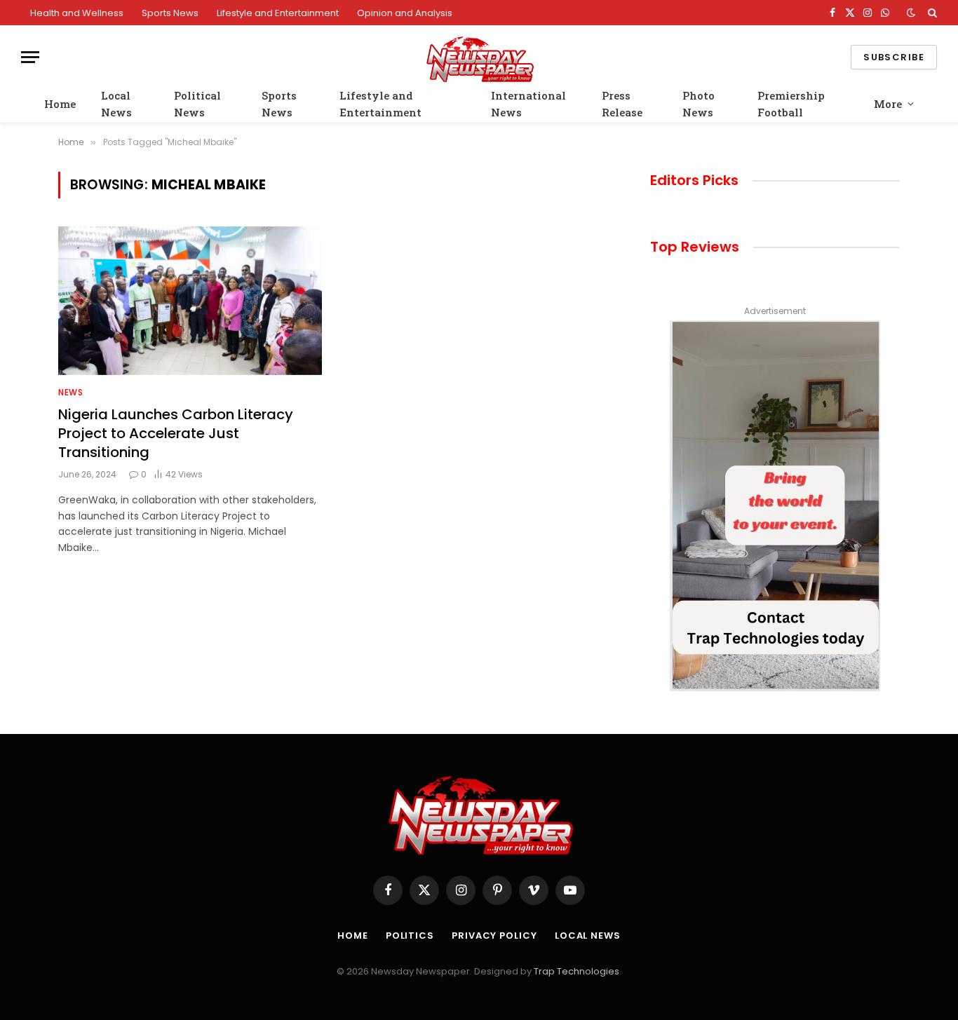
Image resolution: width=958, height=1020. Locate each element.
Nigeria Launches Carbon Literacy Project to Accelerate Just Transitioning (175, 433)
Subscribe (893, 57)
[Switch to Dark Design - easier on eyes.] (911, 13)
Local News (116, 103)
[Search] (931, 12)
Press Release (622, 103)
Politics (410, 935)
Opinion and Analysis (404, 13)
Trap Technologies (576, 971)
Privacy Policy (494, 935)
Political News (197, 103)
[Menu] (30, 57)
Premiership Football (791, 103)
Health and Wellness (76, 13)
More (888, 104)
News (70, 392)
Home (60, 104)
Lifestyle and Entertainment (278, 13)
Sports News (170, 13)
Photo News (698, 103)
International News (528, 103)
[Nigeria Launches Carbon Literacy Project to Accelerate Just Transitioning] (190, 300)
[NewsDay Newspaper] (479, 57)
